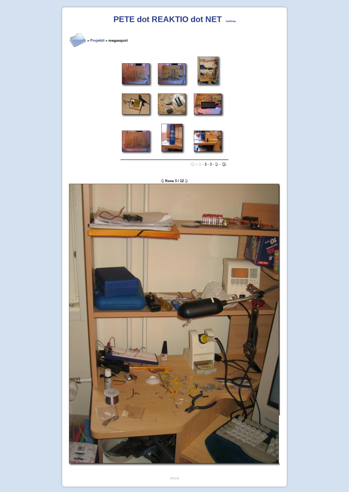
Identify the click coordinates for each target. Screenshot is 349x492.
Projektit (97, 40)
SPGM (174, 478)
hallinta (231, 21)
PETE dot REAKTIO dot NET (167, 19)
